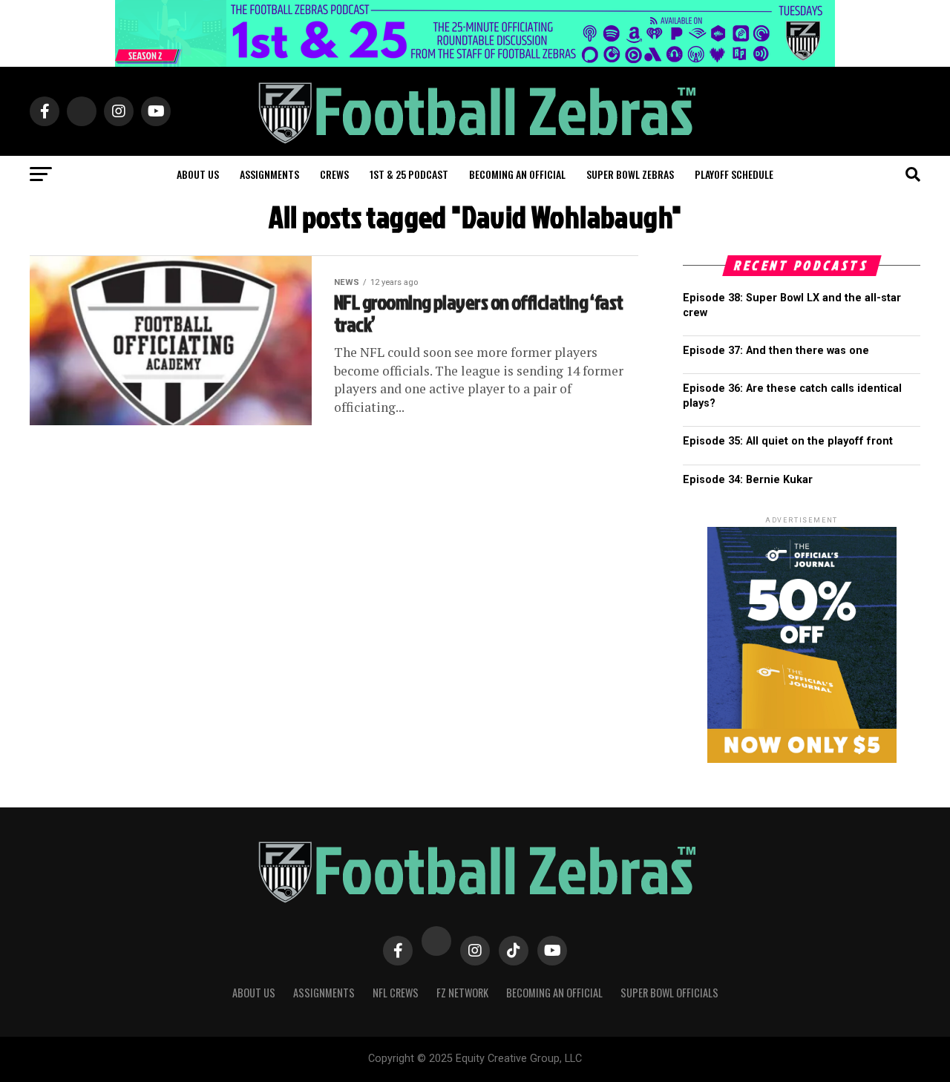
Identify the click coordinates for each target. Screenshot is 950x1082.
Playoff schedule (734, 174)
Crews (334, 174)
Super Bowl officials (669, 992)
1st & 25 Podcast (409, 174)
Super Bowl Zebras (630, 174)
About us (198, 174)
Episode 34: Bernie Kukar (748, 479)
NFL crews (396, 992)
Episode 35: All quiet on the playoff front (788, 441)
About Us (253, 992)
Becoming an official (517, 174)
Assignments (269, 174)
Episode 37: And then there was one (776, 350)
